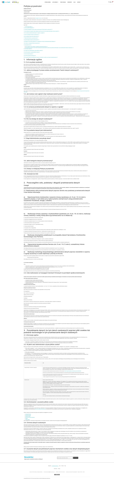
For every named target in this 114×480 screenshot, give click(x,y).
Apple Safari (28, 419)
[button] (109, 2)
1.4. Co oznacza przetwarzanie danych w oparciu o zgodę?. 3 (34, 32)
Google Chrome (28, 414)
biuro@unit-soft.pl (38, 18)
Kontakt (79, 2)
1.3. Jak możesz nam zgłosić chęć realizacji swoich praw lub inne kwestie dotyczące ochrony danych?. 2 (41, 31)
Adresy (59, 468)
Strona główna (48, 2)
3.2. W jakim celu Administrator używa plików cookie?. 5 (33, 50)
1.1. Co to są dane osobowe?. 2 (29, 27)
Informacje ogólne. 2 (29, 26)
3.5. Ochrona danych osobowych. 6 (30, 55)
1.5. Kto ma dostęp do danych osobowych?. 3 (31, 34)
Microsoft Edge (28, 415)
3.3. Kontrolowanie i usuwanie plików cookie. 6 (32, 52)
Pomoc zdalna (63, 2)
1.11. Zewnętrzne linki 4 (27, 44)
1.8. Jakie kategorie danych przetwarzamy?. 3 (31, 39)
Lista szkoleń (54, 2)
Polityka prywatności (55, 465)
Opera (27, 418)
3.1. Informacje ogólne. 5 (28, 48)
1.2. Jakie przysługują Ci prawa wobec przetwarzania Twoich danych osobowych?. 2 (38, 29)
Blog (74, 2)
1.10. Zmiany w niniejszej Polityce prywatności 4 (32, 43)
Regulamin (49, 465)
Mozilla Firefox (28, 416)
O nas (60, 465)
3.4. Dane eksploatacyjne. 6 (28, 53)
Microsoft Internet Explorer (30, 417)
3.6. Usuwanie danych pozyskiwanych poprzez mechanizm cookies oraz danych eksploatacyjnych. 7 (41, 57)
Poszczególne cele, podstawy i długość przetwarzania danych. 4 (36, 46)
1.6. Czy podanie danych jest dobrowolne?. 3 (31, 36)
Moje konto (69, 2)
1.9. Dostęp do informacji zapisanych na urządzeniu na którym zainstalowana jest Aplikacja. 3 (39, 41)
